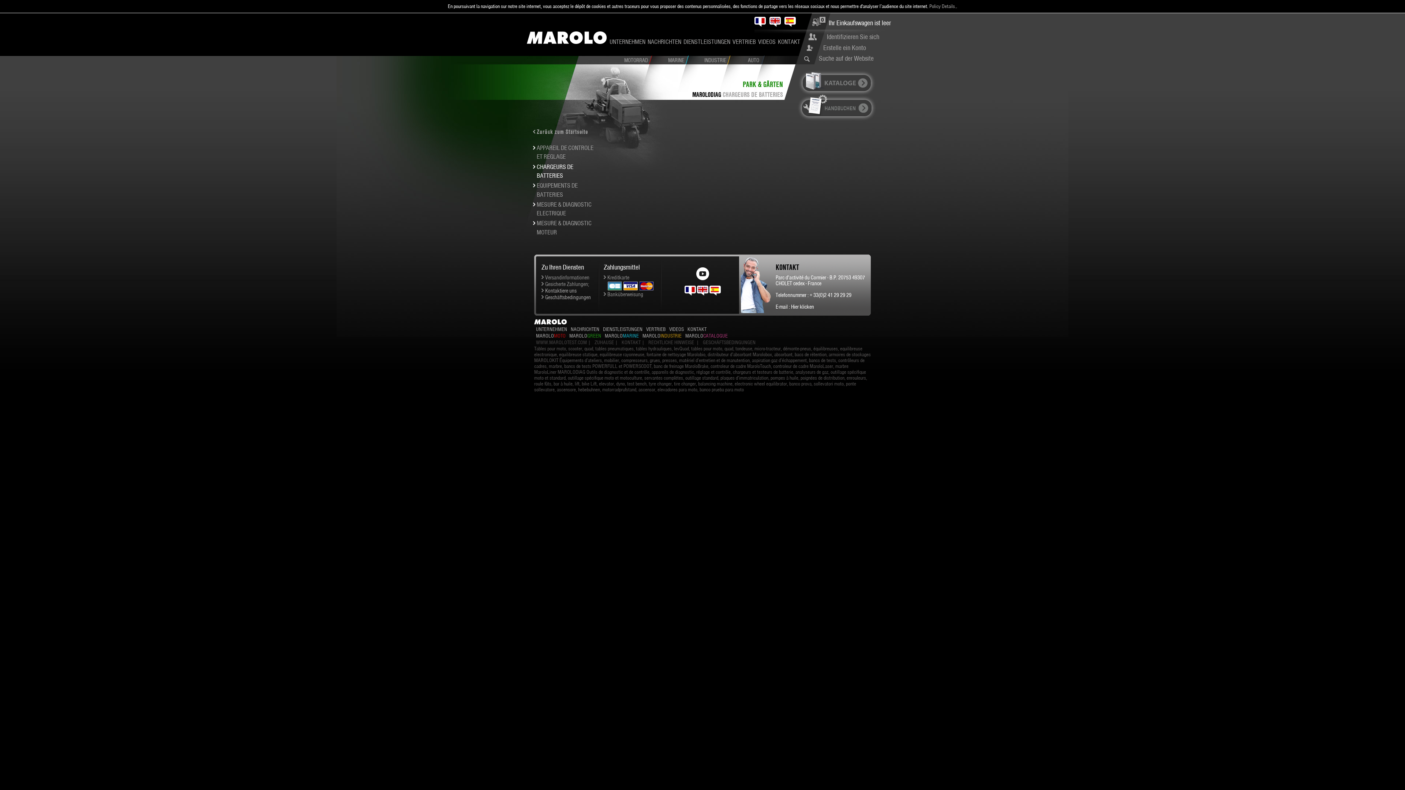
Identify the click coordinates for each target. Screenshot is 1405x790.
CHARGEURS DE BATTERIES (753, 94)
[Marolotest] (567, 37)
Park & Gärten (763, 84)
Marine (676, 60)
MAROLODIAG (706, 94)
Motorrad (636, 60)
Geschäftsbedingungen (568, 297)
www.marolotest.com (561, 342)
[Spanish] (790, 22)
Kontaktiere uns (561, 290)
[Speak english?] (702, 290)
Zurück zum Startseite (562, 132)
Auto (753, 60)
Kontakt (789, 42)
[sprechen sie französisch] (690, 290)
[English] (775, 22)
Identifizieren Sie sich (853, 36)
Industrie (715, 60)
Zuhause (604, 342)
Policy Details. (942, 6)
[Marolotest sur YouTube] (702, 271)
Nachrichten (664, 42)
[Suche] (808, 58)
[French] (760, 22)
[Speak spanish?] (715, 290)
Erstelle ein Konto (844, 47)
